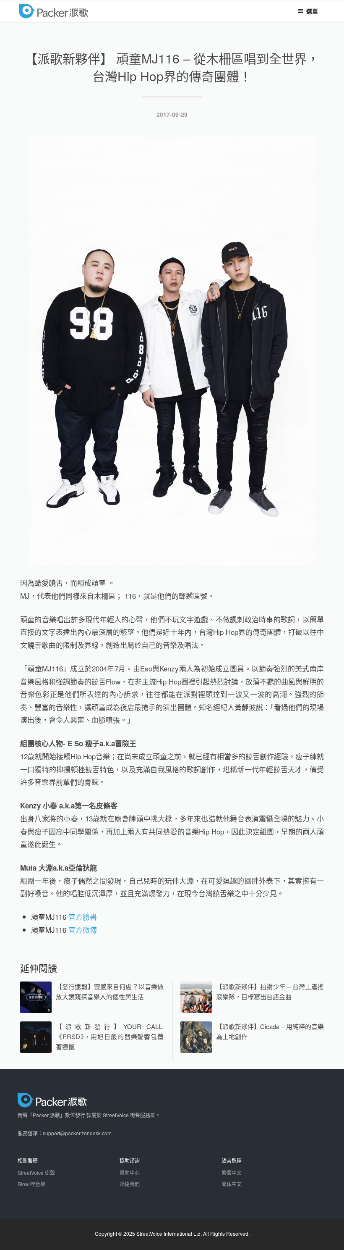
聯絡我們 (130, 1183)
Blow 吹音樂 (31, 1183)
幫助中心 (130, 1172)
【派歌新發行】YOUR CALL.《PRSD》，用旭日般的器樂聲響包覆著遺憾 (110, 1036)
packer (79, 10)
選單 (312, 11)
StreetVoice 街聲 (36, 1172)
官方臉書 (82, 916)
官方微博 (82, 929)
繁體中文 (232, 1172)
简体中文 (232, 1183)
